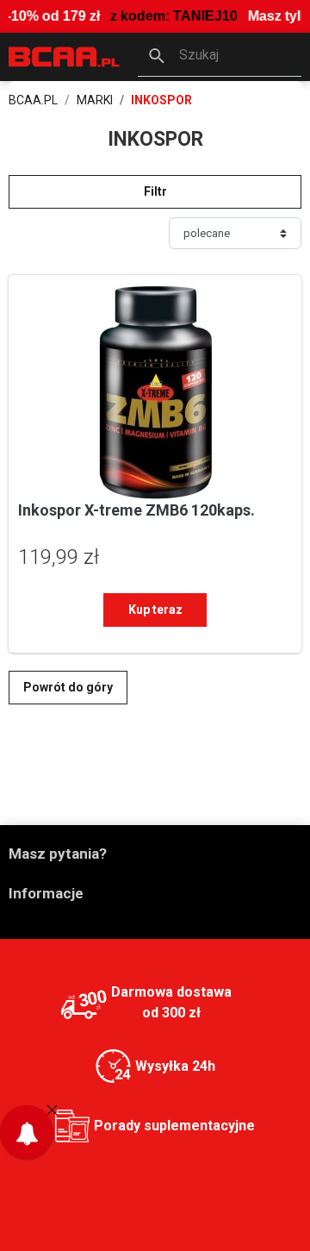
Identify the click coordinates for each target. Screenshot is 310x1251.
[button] (219, 57)
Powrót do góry (68, 687)
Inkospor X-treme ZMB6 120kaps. (136, 510)
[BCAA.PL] (65, 55)
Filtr (155, 191)
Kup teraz (155, 609)
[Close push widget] (52, 1109)
